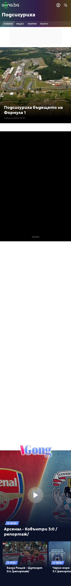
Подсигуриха (18, 15)
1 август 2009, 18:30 (14, 118)
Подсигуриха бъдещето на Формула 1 (33, 110)
